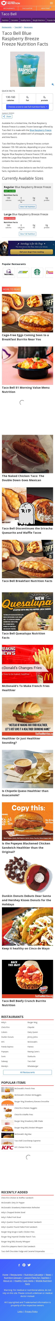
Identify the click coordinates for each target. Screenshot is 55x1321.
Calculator (27, 8)
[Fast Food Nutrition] (10, 3)
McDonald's (32, 1042)
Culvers (4, 1032)
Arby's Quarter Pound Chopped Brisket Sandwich (21, 1222)
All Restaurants (27, 1072)
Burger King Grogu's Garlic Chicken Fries (17, 1232)
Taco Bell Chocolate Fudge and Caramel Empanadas (23, 1251)
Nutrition (5, 20)
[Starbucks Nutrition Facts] (37, 273)
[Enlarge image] (52, 84)
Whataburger (33, 1066)
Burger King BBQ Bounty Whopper (15, 1241)
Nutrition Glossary (13, 1277)
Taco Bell (31, 1061)
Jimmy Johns (33, 1037)
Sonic (3, 1056)
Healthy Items (25, 20)
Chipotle (31, 1027)
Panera (30, 1046)
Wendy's (4, 1066)
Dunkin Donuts (7, 1037)
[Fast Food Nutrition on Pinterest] (23, 1265)
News (48, 1274)
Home (5, 1274)
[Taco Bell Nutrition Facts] (9, 273)
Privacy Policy (31, 1311)
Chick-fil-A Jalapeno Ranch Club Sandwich (18, 1246)
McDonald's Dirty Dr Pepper (13, 1202)
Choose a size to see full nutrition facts (27, 106)
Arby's (3, 1022)
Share (8, 116)
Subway (4, 1061)
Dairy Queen (33, 1032)
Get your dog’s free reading (32, 252)
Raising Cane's (33, 1051)
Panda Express (7, 1046)
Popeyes (4, 1051)
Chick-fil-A (5, 1027)
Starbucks (32, 1056)
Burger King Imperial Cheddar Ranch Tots (18, 1236)
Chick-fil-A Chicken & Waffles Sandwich (17, 1198)
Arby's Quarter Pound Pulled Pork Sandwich (19, 1227)
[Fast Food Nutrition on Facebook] (18, 1265)
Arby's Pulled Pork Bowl (11, 1217)
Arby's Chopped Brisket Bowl (13, 1212)
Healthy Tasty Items (24, 1280)
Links (20, 1311)
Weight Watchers (39, 20)
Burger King (32, 1022)
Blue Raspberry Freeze (40, 130)
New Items (45, 8)
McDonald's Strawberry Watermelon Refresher (20, 1207)
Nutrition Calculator (33, 1274)
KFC (3, 1042)
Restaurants (9, 8)
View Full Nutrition (27, 206)
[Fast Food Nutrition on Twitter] (28, 1265)
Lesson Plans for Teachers (37, 1277)
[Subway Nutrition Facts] (23, 273)
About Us (7, 1280)
